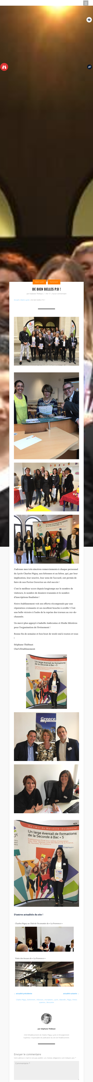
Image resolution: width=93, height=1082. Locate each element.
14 (51, 900)
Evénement (54, 282)
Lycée (56, 1000)
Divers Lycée (39, 282)
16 (55, 900)
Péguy (69, 1000)
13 (49, 900)
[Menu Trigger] (85, 3)
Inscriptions (49, 1000)
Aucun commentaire (59, 294)
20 (62, 900)
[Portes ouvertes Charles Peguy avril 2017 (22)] (46, 906)
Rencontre (50, 1002)
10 (43, 900)
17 (57, 900)
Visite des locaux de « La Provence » (30, 958)
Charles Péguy (21, 1000)
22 (66, 900)
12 (47, 900)
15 (53, 900)
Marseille (62, 1000)
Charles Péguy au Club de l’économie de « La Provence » (38, 923)
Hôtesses (40, 1000)
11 (45, 900)
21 (64, 900)
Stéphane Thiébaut (36, 294)
